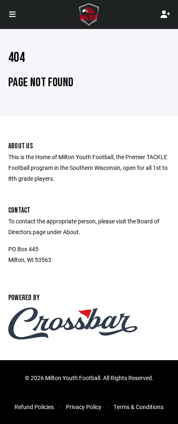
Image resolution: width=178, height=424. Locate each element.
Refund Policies (34, 407)
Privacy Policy (83, 407)
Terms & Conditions (138, 407)
